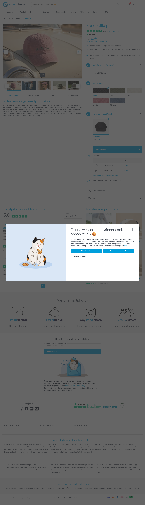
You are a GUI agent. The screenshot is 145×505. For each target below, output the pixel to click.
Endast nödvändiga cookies (118, 251)
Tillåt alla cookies (86, 251)
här (125, 246)
